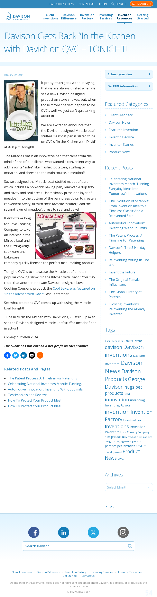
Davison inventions (124, 350)
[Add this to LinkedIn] (23, 355)
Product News (119, 152)
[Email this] (32, 355)
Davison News (120, 122)
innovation (117, 399)
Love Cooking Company (134, 432)
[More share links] (40, 355)
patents (111, 446)
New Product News (132, 437)
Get (122, 86)
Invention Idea (132, 420)
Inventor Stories (121, 144)
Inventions (117, 426)
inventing (137, 400)
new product (113, 437)
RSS (113, 507)
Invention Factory (87, 16)
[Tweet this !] (15, 355)
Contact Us (86, 4)
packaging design (122, 441)
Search (121, 4)
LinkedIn (63, 532)
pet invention (126, 446)
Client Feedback (121, 115)
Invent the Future (122, 272)
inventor (137, 426)
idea (127, 394)
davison (113, 347)
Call (61, 4)
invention (117, 411)
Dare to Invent (133, 341)
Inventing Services (106, 16)
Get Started (140, 4)
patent (136, 441)
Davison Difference (68, 16)
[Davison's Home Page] (19, 16)
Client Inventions (50, 16)
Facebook (33, 532)
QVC (121, 458)
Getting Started (143, 16)
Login (103, 4)
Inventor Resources (124, 16)
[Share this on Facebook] (7, 355)
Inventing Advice (121, 137)
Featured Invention (123, 130)
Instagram (123, 532)
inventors (112, 432)
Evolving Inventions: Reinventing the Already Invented (127, 309)
